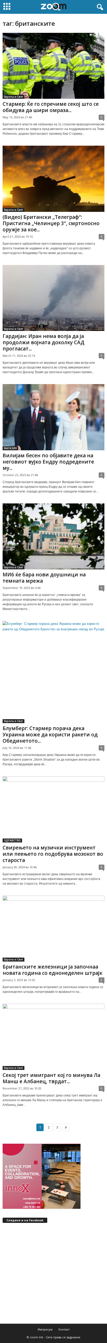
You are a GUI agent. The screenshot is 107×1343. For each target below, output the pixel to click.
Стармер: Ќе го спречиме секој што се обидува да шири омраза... (51, 107)
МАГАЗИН (10, 448)
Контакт (64, 1329)
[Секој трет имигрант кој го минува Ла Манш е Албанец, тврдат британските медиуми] (53, 1037)
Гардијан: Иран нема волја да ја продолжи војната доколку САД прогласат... (43, 342)
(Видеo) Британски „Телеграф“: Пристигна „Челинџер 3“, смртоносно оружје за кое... (51, 223)
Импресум (45, 1329)
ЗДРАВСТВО (12, 840)
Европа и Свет (13, 96)
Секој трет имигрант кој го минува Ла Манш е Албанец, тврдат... (51, 1078)
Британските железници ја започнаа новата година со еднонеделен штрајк (52, 969)
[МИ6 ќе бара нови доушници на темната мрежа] (53, 536)
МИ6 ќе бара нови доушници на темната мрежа (44, 577)
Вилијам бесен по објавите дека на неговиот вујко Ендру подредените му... (48, 461)
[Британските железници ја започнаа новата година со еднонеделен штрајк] (53, 929)
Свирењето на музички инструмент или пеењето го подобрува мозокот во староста (53, 854)
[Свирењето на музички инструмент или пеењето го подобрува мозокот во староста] (53, 809)
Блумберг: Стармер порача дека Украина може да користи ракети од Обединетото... (50, 734)
